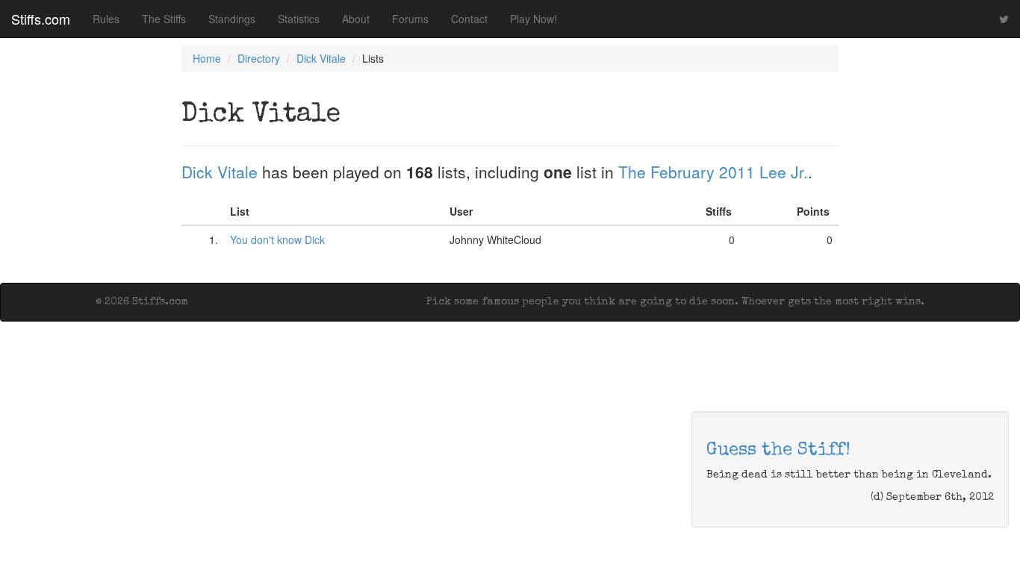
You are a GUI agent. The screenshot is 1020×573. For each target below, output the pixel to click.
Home (207, 58)
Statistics (299, 18)
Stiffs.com (40, 18)
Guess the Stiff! (778, 451)
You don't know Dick (277, 239)
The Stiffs (164, 18)
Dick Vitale (321, 58)
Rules (106, 18)
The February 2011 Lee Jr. (713, 171)
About (356, 18)
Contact (469, 18)
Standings (231, 18)
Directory (258, 58)
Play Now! (533, 18)
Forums (410, 18)
